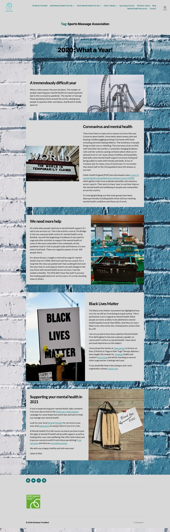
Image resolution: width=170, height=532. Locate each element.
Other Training (109, 6)
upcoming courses (59, 443)
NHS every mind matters (67, 411)
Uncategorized (85, 42)
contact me (113, 368)
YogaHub (119, 354)
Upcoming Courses (126, 6)
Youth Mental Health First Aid (88, 6)
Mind (50, 423)
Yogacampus (119, 348)
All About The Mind (39, 6)
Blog (154, 6)
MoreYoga (102, 357)
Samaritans (44, 426)
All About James (143, 6)
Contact (153, 9)
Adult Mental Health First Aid (61, 6)
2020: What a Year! (85, 50)
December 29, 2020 (86, 58)
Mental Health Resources (137, 9)
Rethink (59, 423)
